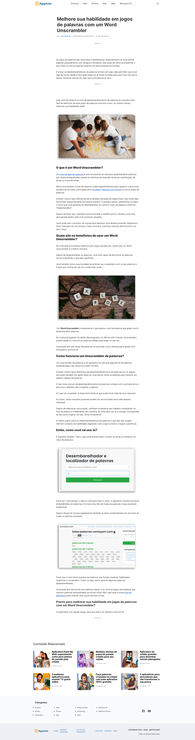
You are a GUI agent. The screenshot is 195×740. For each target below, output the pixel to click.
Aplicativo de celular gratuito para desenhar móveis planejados (150, 655)
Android (74, 3)
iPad (85, 3)
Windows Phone (104, 711)
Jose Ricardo (65, 36)
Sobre (56, 731)
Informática (39, 715)
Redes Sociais (82, 707)
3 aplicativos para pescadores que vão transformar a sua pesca (150, 678)
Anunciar (108, 731)
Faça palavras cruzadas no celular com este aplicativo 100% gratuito (106, 678)
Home (115, 731)
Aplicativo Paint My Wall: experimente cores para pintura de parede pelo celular (62, 656)
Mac (105, 3)
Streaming (81, 711)
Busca (136, 3)
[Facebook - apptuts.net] (143, 711)
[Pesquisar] (158, 3)
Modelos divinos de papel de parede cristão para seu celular (106, 655)
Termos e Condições (64, 731)
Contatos (99, 731)
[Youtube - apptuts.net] (149, 711)
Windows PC (126, 3)
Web (113, 3)
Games (37, 711)
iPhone (95, 3)
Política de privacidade (80, 731)
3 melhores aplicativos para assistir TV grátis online (61, 678)
